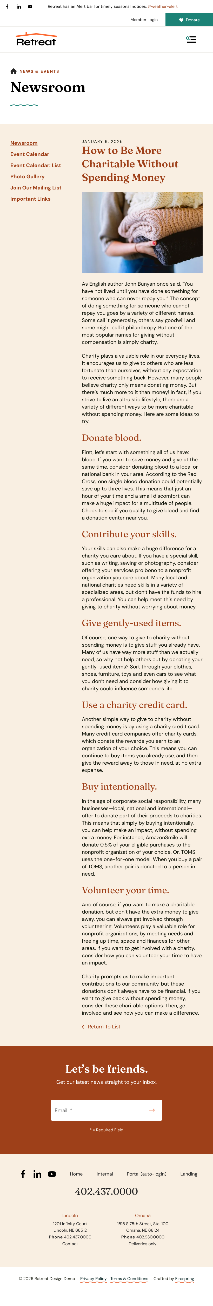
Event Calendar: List (35, 165)
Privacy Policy (93, 1278)
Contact (70, 1243)
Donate (193, 20)
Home (76, 1174)
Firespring (184, 1278)
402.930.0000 (150, 1237)
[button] (190, 39)
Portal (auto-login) (147, 1174)
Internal (105, 1174)
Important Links (30, 199)
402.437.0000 (106, 1191)
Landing (188, 1174)
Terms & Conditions (129, 1278)
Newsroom (24, 143)
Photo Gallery (27, 176)
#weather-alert (163, 6)
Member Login (144, 19)
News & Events (39, 71)
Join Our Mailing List (36, 188)
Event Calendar (29, 154)
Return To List (103, 1026)
